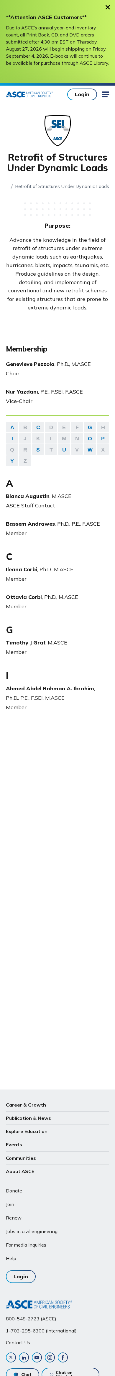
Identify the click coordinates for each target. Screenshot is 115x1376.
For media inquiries (26, 1245)
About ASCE (20, 1171)
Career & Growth (26, 1105)
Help (11, 1258)
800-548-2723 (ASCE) (31, 1319)
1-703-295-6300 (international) (41, 1331)
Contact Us (18, 1342)
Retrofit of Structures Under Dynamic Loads (62, 186)
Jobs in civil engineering (32, 1231)
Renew (14, 1218)
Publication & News (28, 1118)
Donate (14, 1191)
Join (10, 1204)
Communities (21, 1158)
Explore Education (26, 1131)
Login (82, 94)
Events (14, 1144)
